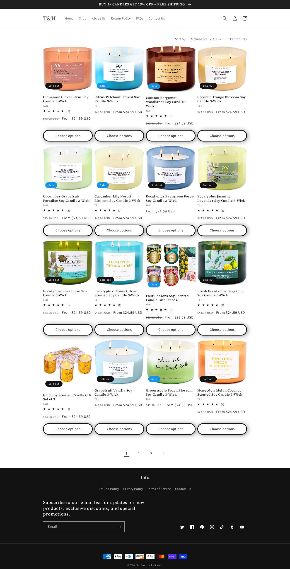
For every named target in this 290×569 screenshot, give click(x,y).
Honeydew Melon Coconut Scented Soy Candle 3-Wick (219, 392)
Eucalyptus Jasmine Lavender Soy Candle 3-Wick (221, 198)
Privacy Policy (133, 489)
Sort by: (180, 39)
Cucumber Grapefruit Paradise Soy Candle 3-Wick (66, 198)
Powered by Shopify (152, 565)
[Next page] (163, 453)
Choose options (68, 136)
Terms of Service (159, 489)
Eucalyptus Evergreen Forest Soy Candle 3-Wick (170, 198)
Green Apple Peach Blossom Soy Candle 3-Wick (169, 392)
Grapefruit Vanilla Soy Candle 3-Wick (113, 392)
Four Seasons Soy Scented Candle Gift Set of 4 (167, 298)
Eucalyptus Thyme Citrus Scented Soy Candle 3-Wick (117, 293)
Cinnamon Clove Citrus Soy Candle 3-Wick (66, 99)
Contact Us (183, 489)
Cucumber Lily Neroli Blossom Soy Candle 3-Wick (117, 198)
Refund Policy (109, 489)
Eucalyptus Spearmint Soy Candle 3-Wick (65, 293)
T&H (138, 565)
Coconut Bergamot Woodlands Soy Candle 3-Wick (167, 102)
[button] (225, 18)
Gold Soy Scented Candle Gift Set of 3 (67, 397)
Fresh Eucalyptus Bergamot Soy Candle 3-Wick (220, 293)
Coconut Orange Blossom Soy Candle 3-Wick (221, 99)
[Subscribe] (119, 526)
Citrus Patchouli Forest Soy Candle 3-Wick (117, 99)
